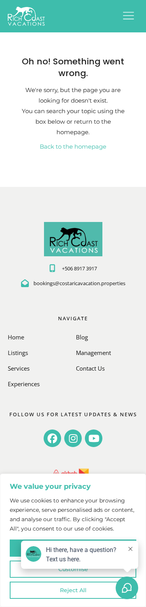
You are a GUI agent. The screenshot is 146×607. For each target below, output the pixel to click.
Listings (18, 353)
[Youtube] (93, 438)
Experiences (24, 384)
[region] (73, 540)
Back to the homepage (73, 146)
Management (93, 353)
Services (19, 368)
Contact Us (90, 368)
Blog (82, 337)
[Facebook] (52, 438)
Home (16, 337)
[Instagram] (73, 438)
